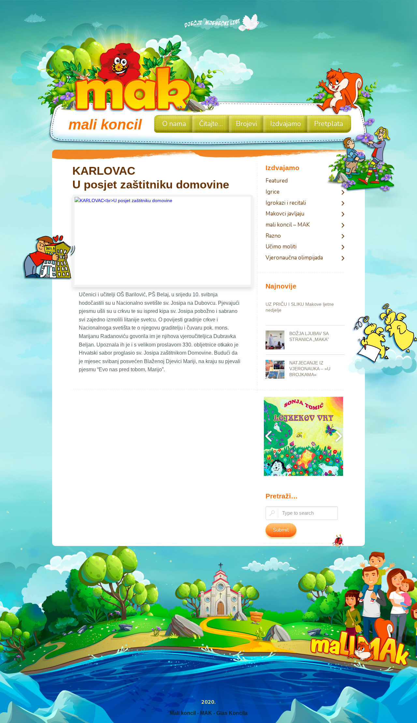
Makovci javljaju (285, 214)
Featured (277, 181)
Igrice (273, 192)
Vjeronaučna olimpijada (294, 258)
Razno (273, 236)
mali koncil (105, 124)
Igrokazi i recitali (286, 203)
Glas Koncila (232, 713)
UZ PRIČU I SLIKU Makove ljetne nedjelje (300, 307)
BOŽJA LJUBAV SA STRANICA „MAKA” (309, 336)
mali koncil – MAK (288, 225)
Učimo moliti (281, 247)
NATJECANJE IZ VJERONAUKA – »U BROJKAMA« (309, 368)
